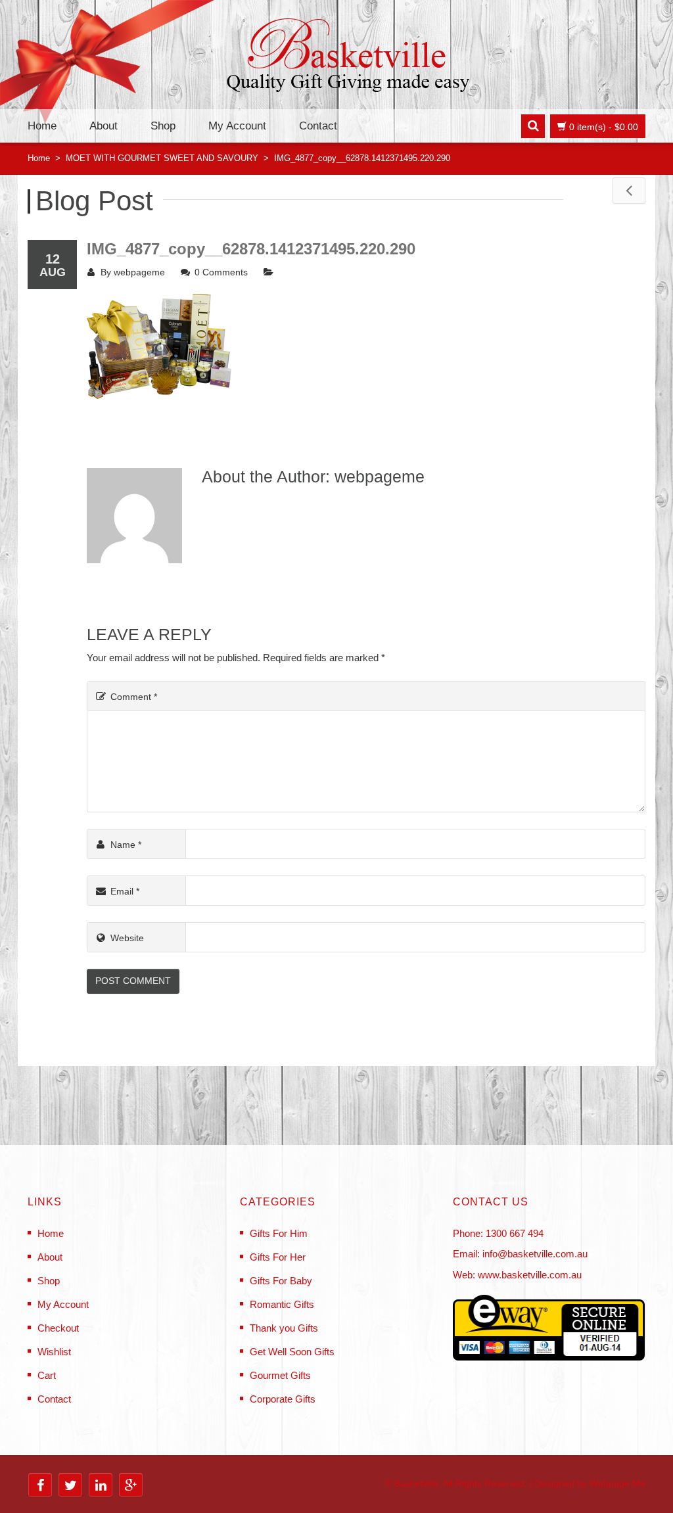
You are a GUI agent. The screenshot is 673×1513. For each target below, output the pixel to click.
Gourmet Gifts (280, 1375)
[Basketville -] (348, 58)
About (103, 126)
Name (125, 844)
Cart (46, 1375)
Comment (133, 696)
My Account (237, 126)
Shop (163, 126)
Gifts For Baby (281, 1280)
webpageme (139, 272)
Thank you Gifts (284, 1328)
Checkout (58, 1328)
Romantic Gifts (282, 1304)
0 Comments (221, 272)
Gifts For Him (279, 1233)
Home (42, 126)
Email (124, 891)
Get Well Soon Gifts (292, 1351)
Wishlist (54, 1351)
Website (127, 938)
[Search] (533, 126)
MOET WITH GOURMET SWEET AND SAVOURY (162, 158)
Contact (318, 126)
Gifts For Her (278, 1257)
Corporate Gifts (282, 1399)
